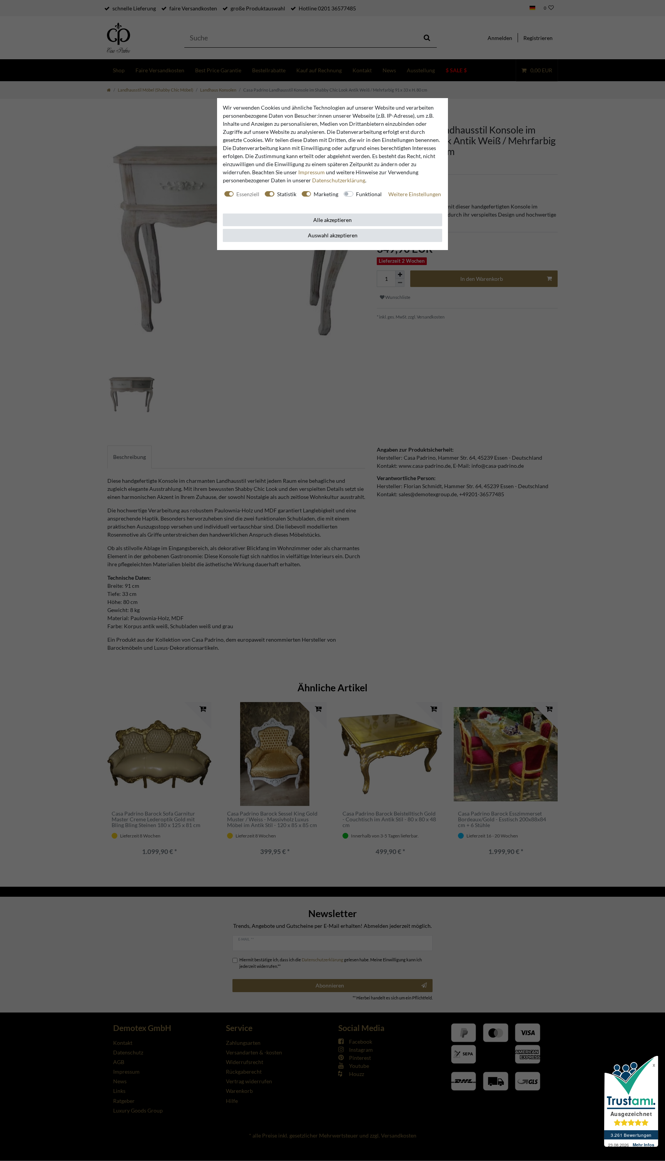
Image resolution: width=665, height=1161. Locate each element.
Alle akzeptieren (332, 220)
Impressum (311, 172)
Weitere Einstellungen (414, 194)
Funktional (369, 194)
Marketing (326, 194)
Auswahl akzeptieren (333, 235)
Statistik (286, 194)
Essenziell (247, 194)
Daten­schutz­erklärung (338, 180)
